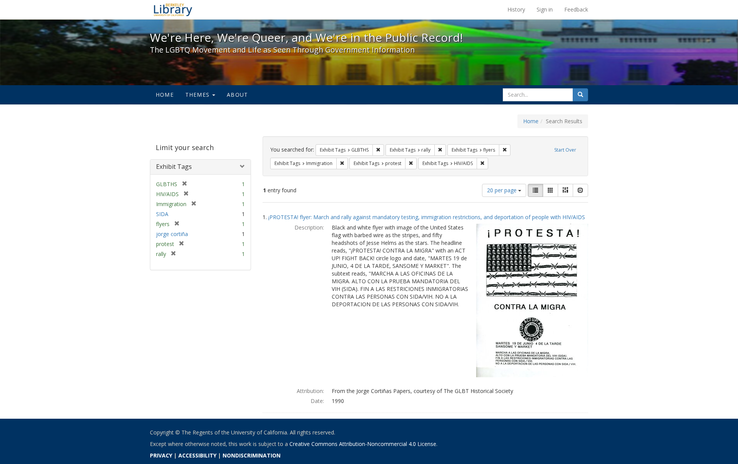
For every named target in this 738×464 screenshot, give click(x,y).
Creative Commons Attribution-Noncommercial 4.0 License (362, 443)
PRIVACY (161, 455)
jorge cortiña (172, 234)
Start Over (565, 150)
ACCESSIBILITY (197, 455)
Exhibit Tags (174, 166)
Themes (198, 94)
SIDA (162, 214)
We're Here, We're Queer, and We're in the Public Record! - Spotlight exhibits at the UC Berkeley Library (173, 9)
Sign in (545, 9)
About (237, 94)
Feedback (576, 9)
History (516, 9)
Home (165, 94)
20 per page (502, 190)
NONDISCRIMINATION (252, 455)
